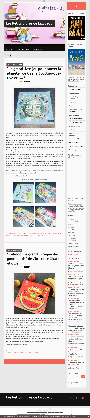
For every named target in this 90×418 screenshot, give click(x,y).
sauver (55, 233)
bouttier (13, 235)
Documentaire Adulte (75, 118)
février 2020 (72, 238)
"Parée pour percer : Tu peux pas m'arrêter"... (75, 352)
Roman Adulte (73, 142)
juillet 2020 (71, 224)
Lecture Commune (74, 126)
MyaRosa (71, 209)
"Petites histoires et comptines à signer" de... (75, 279)
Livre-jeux (72, 129)
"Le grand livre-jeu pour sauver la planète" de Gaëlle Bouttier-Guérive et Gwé (34, 73)
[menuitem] (9, 47)
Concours (37, 49)
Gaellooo (76, 206)
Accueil (9, 49)
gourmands (58, 351)
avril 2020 (71, 232)
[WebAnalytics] (45, 1)
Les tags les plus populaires (57, 412)
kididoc (46, 351)
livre (49, 233)
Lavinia (75, 208)
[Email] (76, 6)
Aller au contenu (6, 4)
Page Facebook (23, 49)
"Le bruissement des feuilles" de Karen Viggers (76, 339)
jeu (52, 233)
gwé (22, 235)
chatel (14, 352)
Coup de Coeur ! (74, 115)
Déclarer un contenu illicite (22, 413)
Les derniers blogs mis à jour (33, 412)
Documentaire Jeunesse (32, 233)
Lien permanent (12, 233)
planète (60, 233)
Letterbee (81, 208)
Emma (81, 205)
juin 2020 (71, 227)
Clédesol (75, 205)
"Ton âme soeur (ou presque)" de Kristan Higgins (76, 266)
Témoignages (73, 150)
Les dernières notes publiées (45, 412)
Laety (69, 208)
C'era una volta (77, 204)
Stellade (77, 209)
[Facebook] (70, 398)
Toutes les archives (73, 246)
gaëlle (8, 235)
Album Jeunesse (74, 93)
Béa (70, 204)
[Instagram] (76, 398)
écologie (31, 235)
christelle (9, 352)
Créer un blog (42, 410)
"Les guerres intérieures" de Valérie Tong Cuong (75, 315)
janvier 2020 (72, 241)
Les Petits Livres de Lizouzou (29, 23)
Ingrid (82, 206)
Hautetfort (48, 410)
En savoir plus (74, 416)
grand (45, 233)
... (68, 257)
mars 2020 (71, 235)
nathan (26, 235)
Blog (70, 106)
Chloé (70, 205)
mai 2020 (71, 230)
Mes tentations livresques (73, 134)
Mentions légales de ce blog (34, 413)
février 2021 (72, 219)
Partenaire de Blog (74, 139)
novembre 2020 (73, 222)
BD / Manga (72, 102)
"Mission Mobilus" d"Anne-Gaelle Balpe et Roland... (76, 302)
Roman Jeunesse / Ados (76, 146)
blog (71, 413)
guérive (18, 235)
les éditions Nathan (20, 176)
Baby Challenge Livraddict (73, 97)
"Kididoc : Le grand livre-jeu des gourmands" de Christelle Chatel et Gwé (33, 258)
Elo (74, 211)
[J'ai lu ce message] (88, 416)
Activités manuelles (75, 89)
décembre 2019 (73, 243)
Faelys (70, 206)
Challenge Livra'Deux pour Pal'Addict (75, 110)
